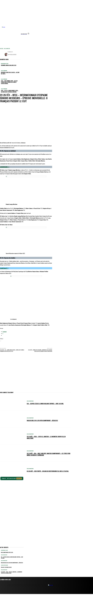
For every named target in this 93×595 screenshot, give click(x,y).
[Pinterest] (31, 105)
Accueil (1, 48)
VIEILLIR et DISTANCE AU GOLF (6, 567)
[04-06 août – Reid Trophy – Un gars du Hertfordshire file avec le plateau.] (12, 470)
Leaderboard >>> (4, 167)
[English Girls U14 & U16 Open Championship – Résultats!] (12, 419)
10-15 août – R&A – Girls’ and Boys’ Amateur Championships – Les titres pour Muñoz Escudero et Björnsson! (48, 454)
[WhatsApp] (36, 105)
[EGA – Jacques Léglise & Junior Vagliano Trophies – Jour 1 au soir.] (12, 402)
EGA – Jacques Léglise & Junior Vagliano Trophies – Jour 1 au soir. (45, 404)
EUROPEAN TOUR (4, 63)
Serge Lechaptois (13, 54)
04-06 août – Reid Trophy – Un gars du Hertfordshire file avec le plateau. (48, 471)
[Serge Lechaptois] (6, 54)
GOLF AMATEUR (7, 48)
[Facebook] (22, 105)
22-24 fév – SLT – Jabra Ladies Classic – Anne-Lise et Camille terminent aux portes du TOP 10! (12, 350)
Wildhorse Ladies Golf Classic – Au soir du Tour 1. (10, 73)
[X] (27, 105)
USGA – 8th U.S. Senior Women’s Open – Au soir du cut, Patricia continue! (10, 91)
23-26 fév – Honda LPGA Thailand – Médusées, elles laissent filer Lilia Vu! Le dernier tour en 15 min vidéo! (40, 350)
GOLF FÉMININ (4, 70)
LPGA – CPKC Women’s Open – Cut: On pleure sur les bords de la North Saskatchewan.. (9, 82)
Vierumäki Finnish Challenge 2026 (8, 65)
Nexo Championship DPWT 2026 (7, 552)
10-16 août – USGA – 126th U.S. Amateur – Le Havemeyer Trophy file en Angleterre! (46, 437)
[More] (40, 105)
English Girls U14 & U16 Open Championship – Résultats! (42, 420)
